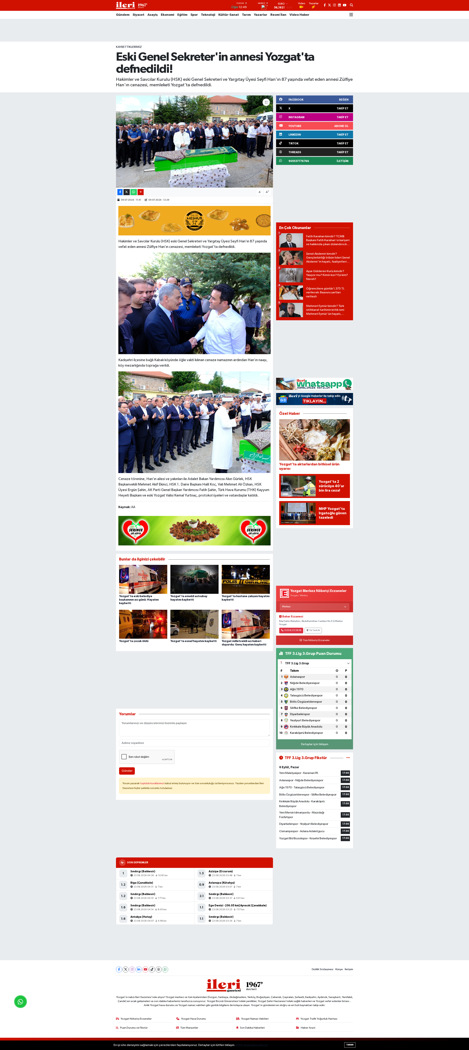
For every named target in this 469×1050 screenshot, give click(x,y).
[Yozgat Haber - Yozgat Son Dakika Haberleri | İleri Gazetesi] (131, 5)
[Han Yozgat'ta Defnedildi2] (194, 422)
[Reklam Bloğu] (314, 383)
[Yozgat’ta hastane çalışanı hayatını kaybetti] (246, 579)
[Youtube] (145, 969)
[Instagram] (132, 969)
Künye (339, 969)
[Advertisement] (234, 30)
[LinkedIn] (139, 969)
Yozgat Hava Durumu (193, 1018)
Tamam (349, 1045)
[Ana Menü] (351, 15)
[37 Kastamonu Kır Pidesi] (194, 220)
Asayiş (152, 14)
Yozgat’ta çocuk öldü (133, 641)
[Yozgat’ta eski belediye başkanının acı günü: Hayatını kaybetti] (143, 579)
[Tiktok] (152, 969)
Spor (194, 14)
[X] (126, 969)
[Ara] (351, 5)
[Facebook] (119, 969)
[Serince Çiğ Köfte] (194, 530)
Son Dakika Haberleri (252, 1027)
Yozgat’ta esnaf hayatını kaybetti (193, 641)
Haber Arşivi (308, 1027)
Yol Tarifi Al (314, 630)
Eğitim (182, 14)
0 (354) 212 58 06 (292, 630)
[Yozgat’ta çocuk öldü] (143, 624)
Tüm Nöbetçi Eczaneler (316, 640)
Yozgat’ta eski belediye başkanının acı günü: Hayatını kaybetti (139, 600)
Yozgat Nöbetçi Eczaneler (136, 1018)
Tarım (246, 14)
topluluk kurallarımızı (152, 783)
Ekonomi (167, 14)
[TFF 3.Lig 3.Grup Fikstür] (348, 757)
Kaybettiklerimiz (129, 47)
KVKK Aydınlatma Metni (252, 1045)
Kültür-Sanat (228, 14)
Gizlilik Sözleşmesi (322, 969)
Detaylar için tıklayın (314, 744)
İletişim (349, 969)
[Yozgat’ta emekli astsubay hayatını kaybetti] (194, 579)
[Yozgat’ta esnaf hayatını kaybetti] (194, 624)
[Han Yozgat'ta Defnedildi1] (194, 303)
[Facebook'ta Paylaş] (120, 192)
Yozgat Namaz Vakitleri (255, 1018)
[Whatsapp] (165, 969)
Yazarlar (260, 14)
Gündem (123, 14)
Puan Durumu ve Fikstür (134, 1027)
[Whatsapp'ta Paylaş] (133, 192)
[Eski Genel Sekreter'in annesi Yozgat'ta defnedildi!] (194, 141)
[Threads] (159, 969)
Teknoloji (208, 14)
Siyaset (138, 14)
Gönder (127, 770)
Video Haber (299, 14)
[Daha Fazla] (141, 192)
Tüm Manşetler (189, 1027)
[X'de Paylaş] (126, 192)
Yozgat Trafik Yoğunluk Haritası (318, 1018)
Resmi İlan (278, 14)
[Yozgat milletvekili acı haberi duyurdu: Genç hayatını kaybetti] (246, 624)
